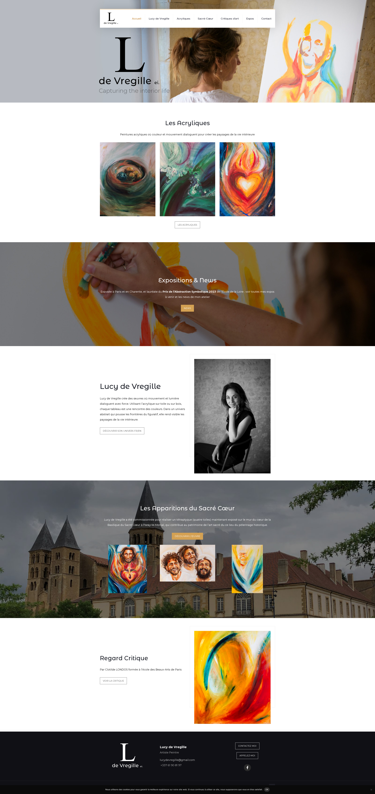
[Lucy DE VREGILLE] (111, 19)
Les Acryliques (187, 224)
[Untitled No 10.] (127, 179)
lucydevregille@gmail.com (177, 760)
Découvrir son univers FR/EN (122, 430)
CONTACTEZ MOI (247, 746)
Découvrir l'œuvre (187, 536)
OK (267, 789)
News (187, 308)
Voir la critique (113, 680)
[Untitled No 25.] (187, 179)
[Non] (371, 789)
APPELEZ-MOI (247, 755)
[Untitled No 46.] (247, 179)
